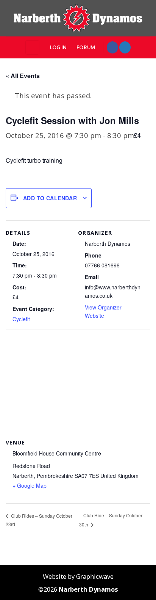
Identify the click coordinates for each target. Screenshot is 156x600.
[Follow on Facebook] (112, 47)
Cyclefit (21, 319)
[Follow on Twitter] (125, 47)
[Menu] (32, 47)
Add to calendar (50, 198)
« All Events (23, 75)
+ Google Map (29, 485)
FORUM (85, 47)
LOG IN (58, 47)
